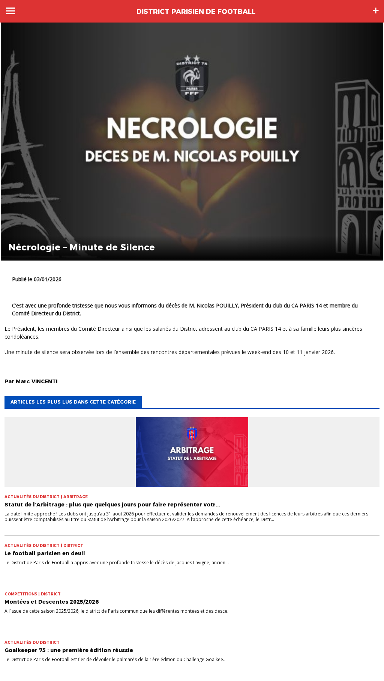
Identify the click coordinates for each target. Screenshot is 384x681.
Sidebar (375, 10)
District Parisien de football (195, 12)
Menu (10, 11)
